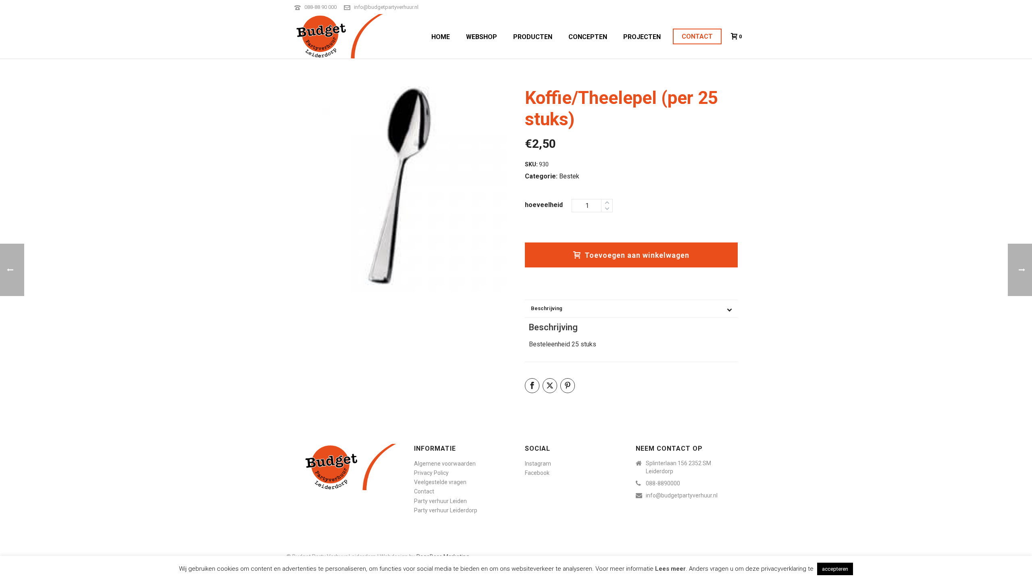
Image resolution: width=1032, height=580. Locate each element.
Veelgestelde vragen (440, 482)
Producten (532, 37)
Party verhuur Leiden (440, 501)
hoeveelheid (544, 205)
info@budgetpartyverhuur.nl (386, 7)
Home (440, 37)
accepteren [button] (835, 569)
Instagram (538, 463)
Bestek (569, 176)
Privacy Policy (431, 473)
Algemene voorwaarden (445, 463)
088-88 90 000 (320, 7)
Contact (697, 36)
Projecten (642, 37)
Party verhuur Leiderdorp (445, 510)
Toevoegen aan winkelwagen (637, 255)
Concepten (587, 37)
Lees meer (670, 568)
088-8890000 (663, 483)
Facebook (537, 473)
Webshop (481, 37)
